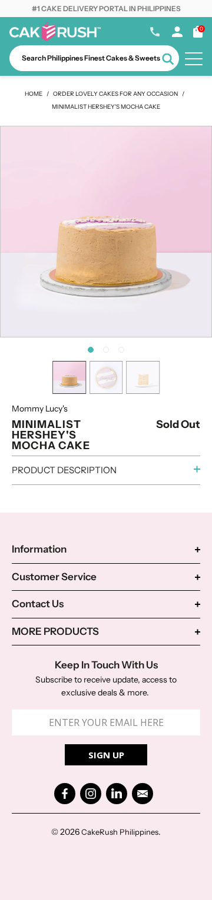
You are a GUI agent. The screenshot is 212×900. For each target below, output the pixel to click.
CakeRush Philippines (119, 832)
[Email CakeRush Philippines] (142, 793)
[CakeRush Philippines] (55, 38)
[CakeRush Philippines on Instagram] (90, 793)
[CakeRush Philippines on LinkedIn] (116, 793)
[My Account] (177, 34)
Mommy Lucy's (40, 408)
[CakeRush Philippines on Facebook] (64, 793)
